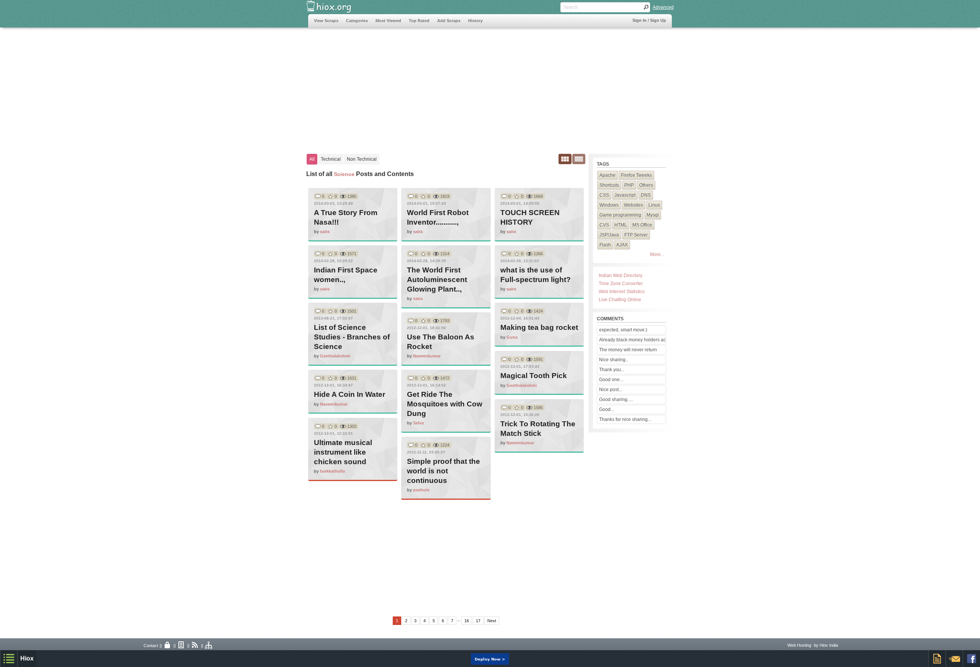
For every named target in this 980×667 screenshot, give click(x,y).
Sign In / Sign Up (649, 20)
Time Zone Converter (621, 283)
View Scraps (326, 20)
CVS (604, 225)
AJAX (622, 245)
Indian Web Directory (620, 275)
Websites (633, 205)
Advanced (663, 7)
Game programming (620, 215)
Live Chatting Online (620, 299)
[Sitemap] (209, 645)
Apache (607, 175)
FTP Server (636, 235)
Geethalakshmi (335, 356)
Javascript (624, 195)
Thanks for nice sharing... (625, 419)
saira (325, 231)
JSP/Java (609, 235)
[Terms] (181, 645)
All (312, 159)
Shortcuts (609, 185)
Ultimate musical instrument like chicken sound (343, 452)
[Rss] (195, 645)
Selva (418, 423)
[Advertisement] (447, 86)
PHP (629, 185)
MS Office (642, 225)
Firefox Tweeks (636, 175)
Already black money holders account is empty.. (632, 339)
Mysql (653, 215)
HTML (620, 225)
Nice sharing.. (613, 359)
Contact (151, 645)
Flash (605, 245)
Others (646, 185)
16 (466, 620)
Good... (606, 409)
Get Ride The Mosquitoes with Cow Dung (444, 403)
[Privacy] (167, 645)
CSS (604, 195)
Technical (331, 159)
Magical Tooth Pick (533, 376)
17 (478, 620)
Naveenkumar (427, 356)
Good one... (611, 379)
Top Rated (419, 20)
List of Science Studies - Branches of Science (352, 337)
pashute (421, 490)
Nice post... (610, 389)
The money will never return (628, 349)
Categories (357, 20)
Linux (654, 205)
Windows (609, 205)
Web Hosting (799, 645)
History (475, 20)
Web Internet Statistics (622, 291)
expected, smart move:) (623, 330)
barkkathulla (332, 471)
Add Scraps (449, 20)
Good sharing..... (616, 399)
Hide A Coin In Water (349, 394)
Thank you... (611, 369)
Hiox (27, 658)
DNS (646, 195)
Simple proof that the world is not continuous (443, 470)
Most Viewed (388, 20)
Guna (512, 337)
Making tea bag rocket (539, 327)
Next (491, 620)
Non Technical (362, 159)
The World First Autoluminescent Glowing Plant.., (437, 279)
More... (657, 254)
